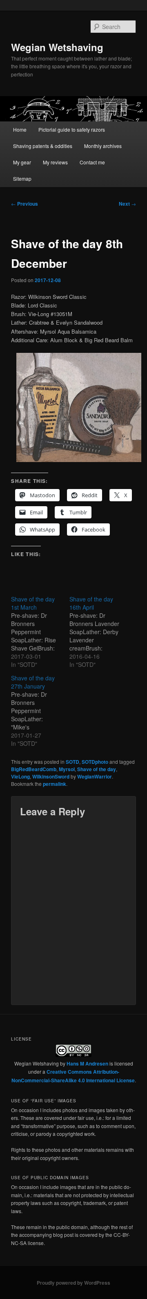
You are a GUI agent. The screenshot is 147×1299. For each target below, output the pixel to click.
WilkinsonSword (50, 776)
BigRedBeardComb (33, 769)
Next (127, 203)
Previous (24, 203)
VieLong (20, 776)
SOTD (72, 761)
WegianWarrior (94, 776)
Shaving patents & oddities (42, 145)
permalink (54, 783)
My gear (22, 162)
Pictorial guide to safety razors (71, 129)
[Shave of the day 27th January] (40, 710)
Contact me (92, 162)
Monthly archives (103, 145)
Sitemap (22, 178)
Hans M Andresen (87, 1063)
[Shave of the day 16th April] (98, 632)
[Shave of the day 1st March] (40, 632)
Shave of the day (96, 769)
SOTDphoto (95, 761)
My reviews (55, 162)
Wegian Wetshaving (57, 47)
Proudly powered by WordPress (73, 1282)
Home (20, 129)
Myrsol (67, 769)
